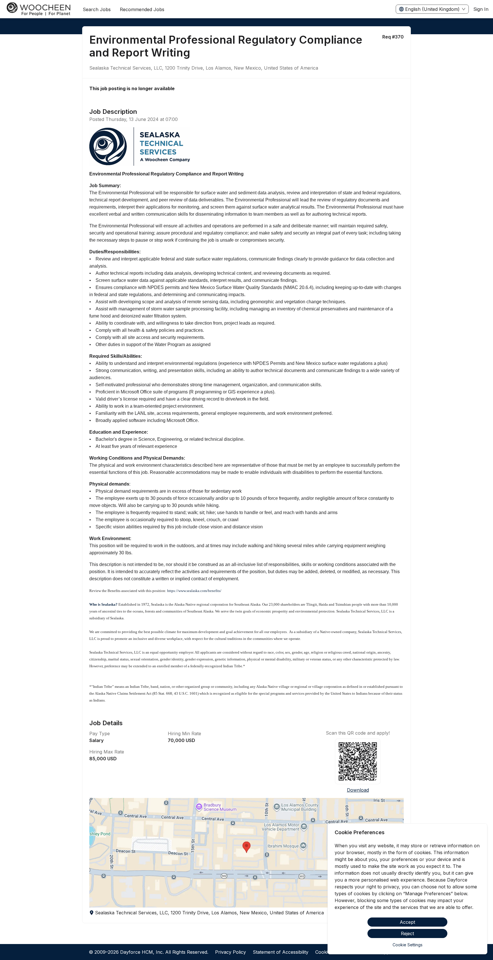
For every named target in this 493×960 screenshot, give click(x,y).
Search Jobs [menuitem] (97, 9)
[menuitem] (39, 9)
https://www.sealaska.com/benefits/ (194, 591)
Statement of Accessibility (280, 952)
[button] (246, 853)
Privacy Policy (230, 952)
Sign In (480, 9)
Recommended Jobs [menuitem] (142, 9)
